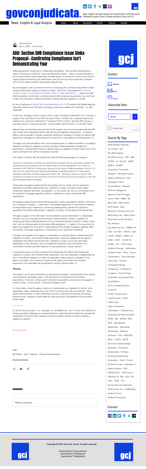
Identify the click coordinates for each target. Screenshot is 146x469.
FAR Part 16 (113, 377)
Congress (112, 273)
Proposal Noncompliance (49, 354)
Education (112, 348)
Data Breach (119, 323)
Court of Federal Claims (118, 285)
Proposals (34, 354)
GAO (26, 354)
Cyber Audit (113, 302)
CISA (134, 232)
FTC (123, 381)
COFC (117, 240)
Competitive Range (116, 265)
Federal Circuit (114, 393)
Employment (113, 352)
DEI (116, 319)
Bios (122, 207)
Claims (133, 252)
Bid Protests (113, 207)
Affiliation (112, 174)
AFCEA (111, 161)
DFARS (123, 319)
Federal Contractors (117, 397)
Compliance (113, 269)
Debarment (113, 327)
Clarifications (113, 256)
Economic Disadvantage (119, 343)
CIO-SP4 (118, 232)
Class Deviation (128, 256)
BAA (117, 198)
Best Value (112, 203)
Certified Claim (114, 252)
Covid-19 (112, 290)
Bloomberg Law (115, 215)
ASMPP (119, 165)
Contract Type (124, 273)
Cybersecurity (127, 310)
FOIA (110, 381)
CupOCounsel (114, 298)
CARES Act (131, 227)
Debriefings (113, 331)
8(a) (121, 149)
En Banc (125, 352)
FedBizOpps (130, 389)
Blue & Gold (129, 215)
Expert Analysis (115, 368)
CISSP (111, 236)
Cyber (125, 298)
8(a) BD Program (115, 153)
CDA (110, 232)
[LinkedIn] (85, 6)
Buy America (113, 223)
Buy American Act (116, 227)
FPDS (116, 381)
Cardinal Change (115, 248)
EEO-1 (111, 339)
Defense (124, 331)
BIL (129, 198)
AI (117, 161)
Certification (130, 248)
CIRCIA (126, 232)
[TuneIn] (105, 6)
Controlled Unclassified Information (122, 277)
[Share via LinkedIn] (21, 368)
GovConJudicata (20, 359)
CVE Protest (126, 244)
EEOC (118, 339)
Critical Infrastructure (117, 294)
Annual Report (114, 186)
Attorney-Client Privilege (119, 194)
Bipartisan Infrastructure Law (121, 211)
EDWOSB (128, 335)
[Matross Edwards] (110, 416)
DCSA (110, 319)
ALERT (131, 161)
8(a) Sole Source (115, 157)
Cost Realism (114, 281)
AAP (127, 157)
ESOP (125, 339)
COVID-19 (126, 240)
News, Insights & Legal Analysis (31, 23)
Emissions (123, 348)
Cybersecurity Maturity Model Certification (122, 314)
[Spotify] (100, 6)
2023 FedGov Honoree (118, 145)
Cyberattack (113, 310)
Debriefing (124, 327)
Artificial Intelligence (117, 190)
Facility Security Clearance (120, 385)
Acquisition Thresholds (118, 169)
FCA (127, 377)
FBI (121, 377)
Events (130, 360)
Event (122, 360)
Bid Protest (17, 354)
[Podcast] (95, 6)
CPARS (111, 244)
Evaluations (113, 360)
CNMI (110, 240)
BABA (123, 198)
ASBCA (111, 165)
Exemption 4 (130, 364)
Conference (125, 269)
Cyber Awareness (116, 306)
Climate (122, 261)
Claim (125, 252)
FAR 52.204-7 (114, 372)
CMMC (118, 236)
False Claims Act (115, 389)
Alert (129, 178)
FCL (132, 377)
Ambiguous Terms (116, 182)
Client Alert (113, 261)
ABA (132, 157)
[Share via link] (28, 368)
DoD (120, 335)
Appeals (126, 186)
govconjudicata (43, 13)
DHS (130, 319)
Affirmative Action (125, 174)
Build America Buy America (120, 219)
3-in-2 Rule (113, 149)
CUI (117, 244)
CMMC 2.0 (128, 236)
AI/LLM (122, 161)
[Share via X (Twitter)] (14, 368)
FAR (125, 368)
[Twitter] (90, 6)
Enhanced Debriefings (118, 356)
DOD (110, 323)
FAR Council (127, 372)
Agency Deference (116, 178)
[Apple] (110, 6)
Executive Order (115, 364)
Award (111, 198)
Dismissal (112, 335)
